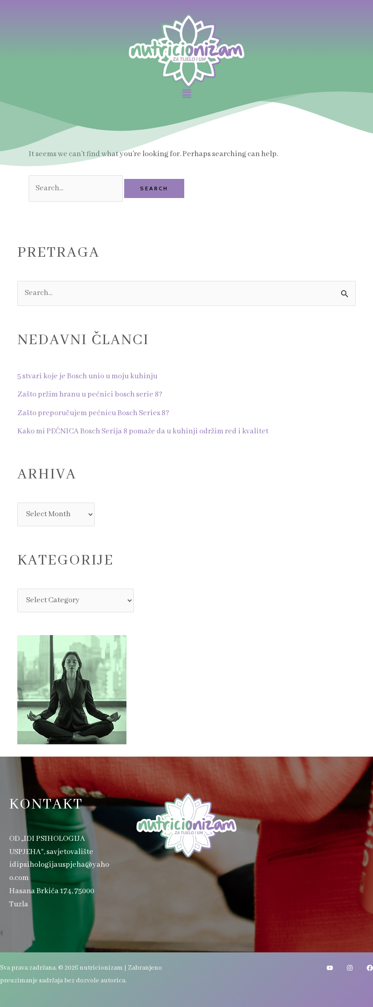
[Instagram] (350, 968)
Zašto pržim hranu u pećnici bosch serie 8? (89, 394)
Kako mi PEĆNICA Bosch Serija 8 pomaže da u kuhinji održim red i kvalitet (142, 431)
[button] (186, 94)
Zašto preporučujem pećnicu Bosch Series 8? (93, 413)
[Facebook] (370, 968)
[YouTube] (330, 968)
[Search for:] (76, 188)
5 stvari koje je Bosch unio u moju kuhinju (87, 376)
